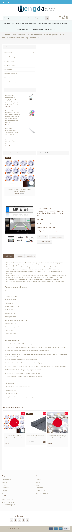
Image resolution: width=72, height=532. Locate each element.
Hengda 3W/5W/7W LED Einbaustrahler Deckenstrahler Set (19, 190)
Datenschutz (5, 487)
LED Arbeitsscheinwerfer (11, 78)
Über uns (38, 479)
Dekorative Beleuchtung (10, 73)
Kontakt (38, 482)
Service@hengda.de (9, 2)
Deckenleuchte (8, 52)
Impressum (5, 490)
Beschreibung (8, 256)
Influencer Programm (42, 493)
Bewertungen (19, 256)
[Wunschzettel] (60, 17)
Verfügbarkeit (41, 231)
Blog (37, 485)
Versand (4, 485)
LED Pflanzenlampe (9, 61)
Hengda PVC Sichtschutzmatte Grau (36, 437)
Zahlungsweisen (6, 479)
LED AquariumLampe (9, 65)
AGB (3, 493)
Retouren (4, 482)
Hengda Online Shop (19, 529)
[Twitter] (11, 520)
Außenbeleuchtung (9, 57)
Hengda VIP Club (40, 490)
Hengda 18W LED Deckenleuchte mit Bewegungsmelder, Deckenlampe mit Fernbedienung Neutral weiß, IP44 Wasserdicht (11, 100)
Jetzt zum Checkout (56, 237)
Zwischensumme (42, 227)
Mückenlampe (8, 69)
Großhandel (39, 487)
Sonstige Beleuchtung (10, 82)
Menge (39, 223)
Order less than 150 (20, 35)
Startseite (6, 35)
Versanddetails (30, 256)
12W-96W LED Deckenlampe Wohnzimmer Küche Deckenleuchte (57, 438)
